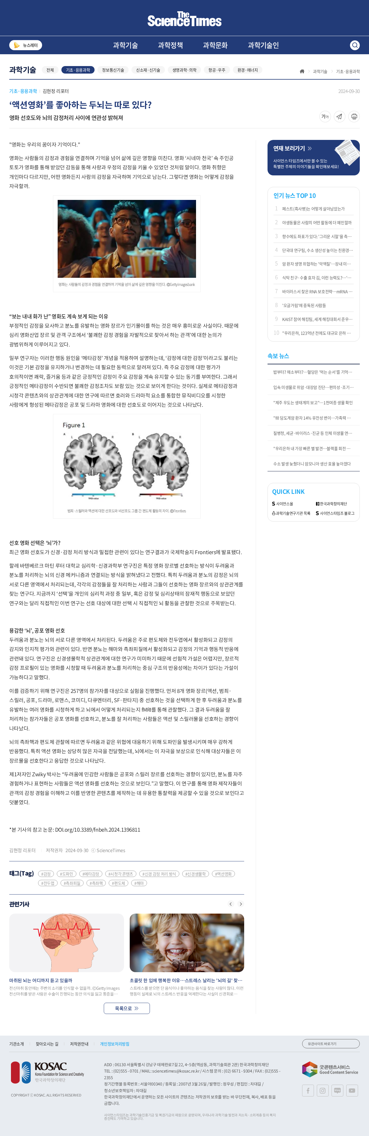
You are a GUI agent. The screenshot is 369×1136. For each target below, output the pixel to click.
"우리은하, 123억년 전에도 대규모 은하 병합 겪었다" (318, 333)
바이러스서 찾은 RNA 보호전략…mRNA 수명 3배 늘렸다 (318, 291)
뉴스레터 (30, 45)
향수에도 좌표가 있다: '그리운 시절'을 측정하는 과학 (318, 236)
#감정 (46, 874)
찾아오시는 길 (47, 1044)
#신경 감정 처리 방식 (159, 874)
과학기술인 (263, 45)
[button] (230, 903)
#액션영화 (223, 874)
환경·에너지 (248, 70)
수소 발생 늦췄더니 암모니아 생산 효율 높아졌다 (312, 463)
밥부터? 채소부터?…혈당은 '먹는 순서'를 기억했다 (314, 372)
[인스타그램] (323, 1090)
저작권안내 (79, 1044)
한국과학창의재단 (333, 503)
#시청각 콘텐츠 (120, 874)
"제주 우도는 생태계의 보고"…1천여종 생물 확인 (313, 402)
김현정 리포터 (56, 90)
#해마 (139, 883)
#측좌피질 (72, 883)
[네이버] (337, 1090)
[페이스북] (308, 1090)
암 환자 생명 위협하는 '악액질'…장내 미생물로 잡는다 (318, 264)
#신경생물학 (195, 874)
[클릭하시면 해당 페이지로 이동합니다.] (184, 18)
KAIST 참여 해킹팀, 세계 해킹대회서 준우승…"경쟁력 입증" (318, 319)
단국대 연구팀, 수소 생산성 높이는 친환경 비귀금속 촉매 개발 (318, 250)
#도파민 (66, 874)
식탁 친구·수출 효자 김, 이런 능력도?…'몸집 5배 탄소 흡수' (318, 277)
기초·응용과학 (78, 70)
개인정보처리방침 (114, 1044)
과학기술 (125, 45)
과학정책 (170, 45)
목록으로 (123, 1008)
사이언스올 (284, 503)
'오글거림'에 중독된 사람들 (304, 305)
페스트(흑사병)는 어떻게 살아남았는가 (313, 208)
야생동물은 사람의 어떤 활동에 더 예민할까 (317, 222)
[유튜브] (352, 1090)
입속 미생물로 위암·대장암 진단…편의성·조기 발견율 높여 (316, 387)
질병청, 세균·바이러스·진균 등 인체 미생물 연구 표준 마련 (316, 433)
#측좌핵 (96, 883)
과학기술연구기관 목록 (293, 513)
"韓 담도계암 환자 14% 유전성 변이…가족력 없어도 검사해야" (316, 418)
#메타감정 (90, 874)
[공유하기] (325, 116)
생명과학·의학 (184, 70)
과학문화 (215, 45)
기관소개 (16, 1044)
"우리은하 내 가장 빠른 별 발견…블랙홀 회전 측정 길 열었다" (316, 448)
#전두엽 (47, 883)
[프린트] (354, 116)
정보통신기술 (113, 70)
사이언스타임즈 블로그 (337, 513)
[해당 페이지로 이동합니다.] (66, 943)
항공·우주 (216, 70)
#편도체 (118, 883)
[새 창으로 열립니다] (47, 1072)
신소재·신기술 (148, 70)
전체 (50, 70)
